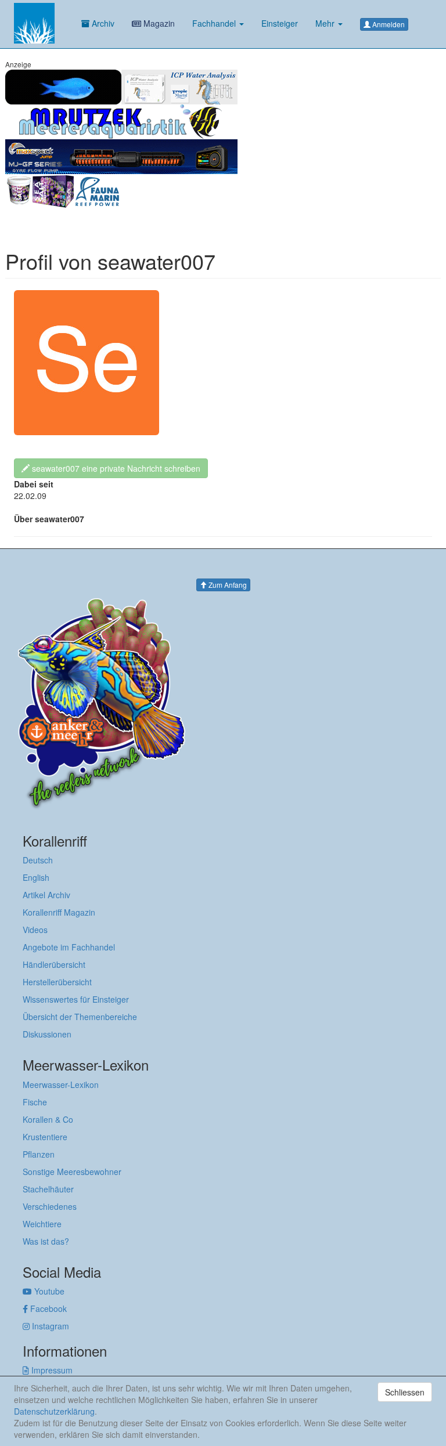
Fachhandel (215, 23)
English (36, 877)
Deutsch (38, 860)
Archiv (101, 23)
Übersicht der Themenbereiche (80, 1016)
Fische (35, 1102)
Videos (35, 929)
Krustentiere (45, 1137)
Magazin (158, 23)
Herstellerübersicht (57, 982)
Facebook (47, 1308)
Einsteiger (279, 23)
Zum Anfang (227, 585)
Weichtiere (42, 1224)
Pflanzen (39, 1154)
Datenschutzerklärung (54, 1411)
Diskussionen (47, 1034)
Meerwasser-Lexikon (61, 1084)
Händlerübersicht (54, 964)
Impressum (51, 1370)
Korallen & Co (48, 1119)
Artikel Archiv (46, 895)
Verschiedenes (50, 1206)
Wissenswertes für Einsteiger (76, 999)
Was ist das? (46, 1241)
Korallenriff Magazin (59, 912)
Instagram (49, 1326)
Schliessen (405, 1392)
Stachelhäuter (48, 1189)
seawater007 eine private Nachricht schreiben (115, 468)
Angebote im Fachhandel (69, 947)
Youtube (48, 1291)
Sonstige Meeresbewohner (72, 1171)
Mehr (326, 23)
